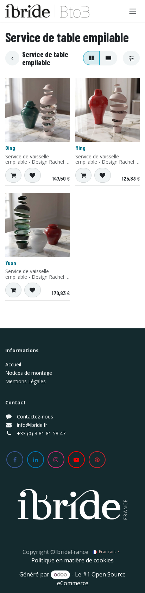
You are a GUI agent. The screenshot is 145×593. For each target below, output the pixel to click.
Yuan (10, 263)
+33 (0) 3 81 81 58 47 (41, 433)
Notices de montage (28, 373)
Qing (10, 148)
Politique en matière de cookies (72, 560)
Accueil (13, 364)
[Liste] (108, 58)
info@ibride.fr (32, 425)
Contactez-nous (35, 416)
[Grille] (91, 58)
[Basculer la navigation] (133, 11)
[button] (13, 175)
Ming (80, 148)
